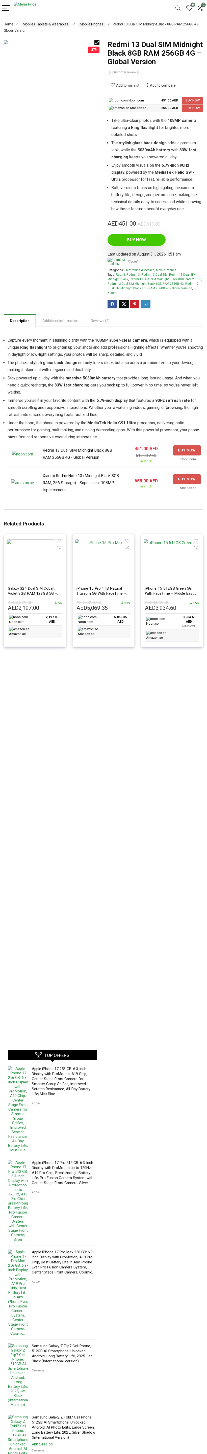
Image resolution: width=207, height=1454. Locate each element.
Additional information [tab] (60, 321)
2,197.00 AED (52, 619)
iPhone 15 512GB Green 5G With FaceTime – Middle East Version (169, 593)
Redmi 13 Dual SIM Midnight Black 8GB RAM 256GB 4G (146, 284)
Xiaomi (133, 261)
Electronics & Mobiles (139, 270)
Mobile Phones (91, 24)
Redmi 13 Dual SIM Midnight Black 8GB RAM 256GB (165, 279)
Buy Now (136, 239)
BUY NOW (193, 100)
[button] (96, 42)
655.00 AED (169, 108)
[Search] (178, 8)
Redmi (120, 274)
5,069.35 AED (120, 619)
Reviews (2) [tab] (100, 321)
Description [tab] (20, 321)
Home (8, 24)
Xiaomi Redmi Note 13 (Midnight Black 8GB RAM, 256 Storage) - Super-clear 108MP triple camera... (81, 482)
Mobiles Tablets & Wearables (45, 24)
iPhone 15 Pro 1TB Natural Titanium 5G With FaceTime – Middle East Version (101, 593)
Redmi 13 (133, 274)
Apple (36, 1103)
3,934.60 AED (189, 621)
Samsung (38, 1370)
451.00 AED (169, 100)
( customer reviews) (124, 72)
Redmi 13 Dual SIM (154, 274)
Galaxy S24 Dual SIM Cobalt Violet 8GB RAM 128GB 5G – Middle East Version (32, 593)
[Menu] (6, 8)
